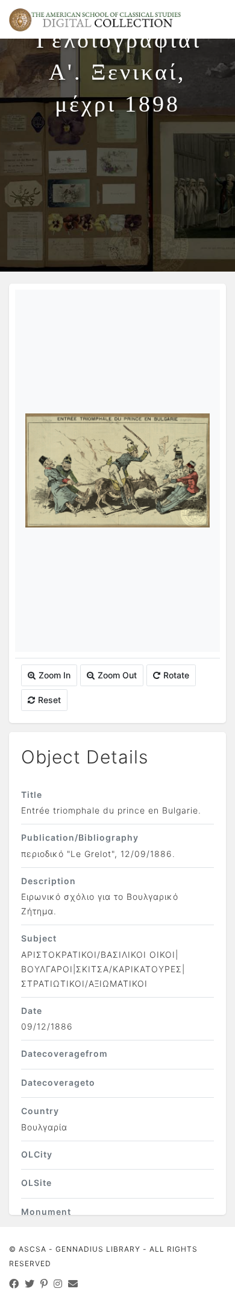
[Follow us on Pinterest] (44, 1284)
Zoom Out (117, 675)
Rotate (176, 675)
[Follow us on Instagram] (58, 1284)
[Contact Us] (73, 1284)
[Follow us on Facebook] (14, 1284)
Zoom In (54, 675)
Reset (49, 700)
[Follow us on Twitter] (30, 1284)
